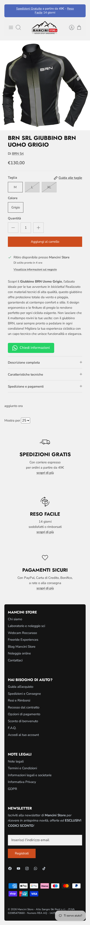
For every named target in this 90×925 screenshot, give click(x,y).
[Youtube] (18, 868)
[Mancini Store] (45, 27)
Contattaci (15, 660)
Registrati (22, 853)
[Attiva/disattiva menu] (11, 27)
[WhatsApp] (35, 868)
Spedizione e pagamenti (26, 386)
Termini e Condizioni (22, 768)
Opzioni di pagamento (24, 714)
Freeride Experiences (23, 639)
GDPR (12, 789)
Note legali (16, 761)
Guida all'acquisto (20, 686)
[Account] (69, 27)
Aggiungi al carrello (45, 241)
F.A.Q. (12, 728)
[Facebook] (10, 868)
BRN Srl (18, 153)
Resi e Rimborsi (19, 700)
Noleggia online (19, 653)
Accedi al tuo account (23, 735)
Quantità (14, 218)
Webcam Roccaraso (22, 633)
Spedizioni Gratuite (29, 9)
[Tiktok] (44, 868)
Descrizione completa (24, 362)
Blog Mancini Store (21, 646)
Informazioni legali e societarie (30, 775)
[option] (45, 85)
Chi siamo (15, 619)
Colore (12, 198)
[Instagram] (27, 868)
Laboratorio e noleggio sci (26, 626)
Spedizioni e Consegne (24, 693)
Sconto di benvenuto (23, 721)
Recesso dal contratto (23, 707)
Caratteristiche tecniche (25, 374)
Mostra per (12, 420)
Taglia (12, 177)
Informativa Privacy (22, 782)
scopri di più (45, 473)
